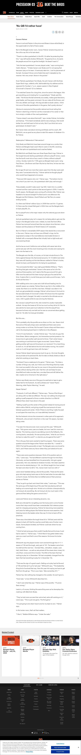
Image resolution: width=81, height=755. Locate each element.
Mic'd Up (22, 706)
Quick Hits (9, 708)
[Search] (62, 12)
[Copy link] (62, 32)
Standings (49, 705)
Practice (36, 698)
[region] (40, 747)
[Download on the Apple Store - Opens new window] (35, 733)
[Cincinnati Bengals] (40, 740)
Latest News (9, 692)
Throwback (36, 701)
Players (35, 704)
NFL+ (49, 710)
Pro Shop (62, 706)
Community (9, 701)
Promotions (49, 708)
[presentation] (78, 678)
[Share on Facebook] (53, 33)
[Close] (78, 747)
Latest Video (22, 692)
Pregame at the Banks (62, 703)
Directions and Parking (62, 718)
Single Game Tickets (73, 697)
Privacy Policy (29, 751)
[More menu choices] (45, 12)
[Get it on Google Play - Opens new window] (45, 733)
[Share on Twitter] (56, 33)
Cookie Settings (60, 743)
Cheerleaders (36, 709)
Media (9, 694)
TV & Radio (49, 694)
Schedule (49, 692)
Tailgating (62, 698)
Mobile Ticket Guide (73, 716)
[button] (38, 678)
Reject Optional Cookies (60, 747)
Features (22, 717)
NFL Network (22, 723)
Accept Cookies (60, 751)
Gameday (36, 696)
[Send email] (59, 33)
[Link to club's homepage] (4, 12)
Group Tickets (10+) (73, 711)
